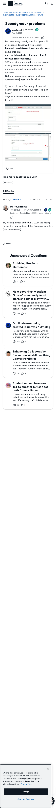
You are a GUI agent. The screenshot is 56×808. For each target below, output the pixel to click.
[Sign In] (51, 3)
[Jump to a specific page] (51, 199)
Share (9, 168)
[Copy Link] (43, 37)
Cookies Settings (26, 799)
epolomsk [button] (17, 30)
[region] (26, 786)
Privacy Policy (26, 784)
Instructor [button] (8, 182)
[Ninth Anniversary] (45, 210)
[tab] (8, 191)
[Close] (48, 768)
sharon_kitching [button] (18, 206)
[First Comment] (37, 30)
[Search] (46, 3)
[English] (15, 3)
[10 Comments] (49, 210)
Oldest (15, 199)
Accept (25, 791)
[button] (8, 31)
